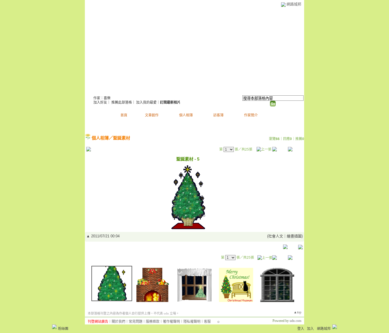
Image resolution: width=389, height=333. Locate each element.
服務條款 (152, 322)
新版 (140, 91)
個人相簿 (186, 115)
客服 (207, 322)
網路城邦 (293, 4)
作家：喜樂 (101, 98)
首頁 (123, 115)
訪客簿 (218, 115)
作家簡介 (251, 115)
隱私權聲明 (191, 322)
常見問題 (135, 322)
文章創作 (152, 115)
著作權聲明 (171, 322)
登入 (300, 329)
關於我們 (118, 322)
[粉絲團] (54, 326)
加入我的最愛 (146, 102)
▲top (297, 312)
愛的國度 (107, 91)
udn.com (295, 321)
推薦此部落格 (121, 102)
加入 (310, 329)
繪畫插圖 (294, 236)
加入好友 (100, 102)
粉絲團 (63, 329)
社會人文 (275, 236)
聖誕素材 (121, 137)
